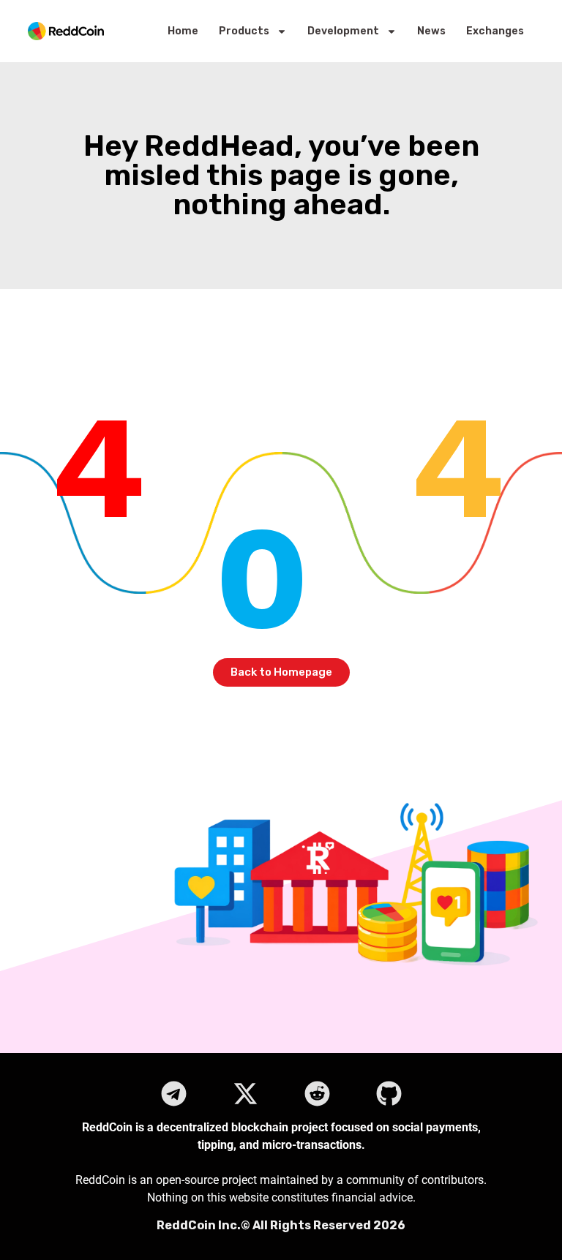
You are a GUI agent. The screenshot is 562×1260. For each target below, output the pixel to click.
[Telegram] (173, 1093)
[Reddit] (316, 1093)
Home (183, 31)
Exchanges (495, 31)
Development (343, 31)
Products (244, 31)
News (431, 31)
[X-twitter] (245, 1093)
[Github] (388, 1093)
